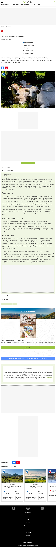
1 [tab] (26, 72)
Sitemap (28, 538)
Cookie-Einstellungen (28, 542)
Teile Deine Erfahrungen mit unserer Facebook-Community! (27, 358)
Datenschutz (28, 515)
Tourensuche (5, 4)
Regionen (15, 4)
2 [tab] (28, 72)
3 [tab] (29, 72)
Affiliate (28, 522)
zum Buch (28, 347)
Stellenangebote (28, 525)
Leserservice (28, 532)
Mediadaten (28, 529)
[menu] (2, 2)
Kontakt (28, 535)
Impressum (28, 512)
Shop (33, 4)
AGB (28, 519)
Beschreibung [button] (9, 170)
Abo (38, 4)
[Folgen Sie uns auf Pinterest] (28, 508)
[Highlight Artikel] (54, 2)
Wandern (8, 26)
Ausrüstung (25, 4)
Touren (2, 26)
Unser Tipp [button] (8, 299)
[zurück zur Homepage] (27, 1)
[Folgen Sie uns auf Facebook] (13, 508)
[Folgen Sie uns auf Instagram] (42, 508)
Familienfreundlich (6, 304)
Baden (14, 304)
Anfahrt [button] (7, 167)
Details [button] (6, 295)
